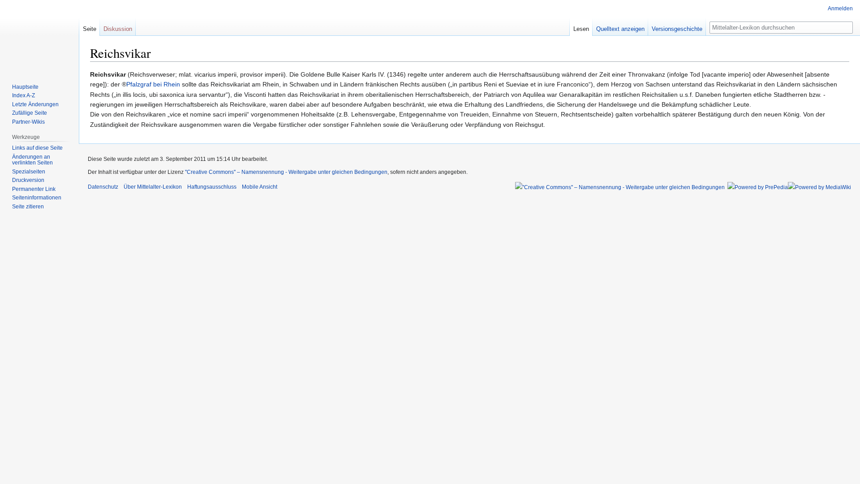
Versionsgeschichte (677, 29)
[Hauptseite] (39, 36)
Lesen (581, 29)
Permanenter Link (34, 189)
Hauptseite (25, 87)
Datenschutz (103, 187)
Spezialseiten (28, 172)
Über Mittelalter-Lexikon (153, 187)
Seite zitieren (28, 206)
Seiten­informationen (36, 197)
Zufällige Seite (29, 113)
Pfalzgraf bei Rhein (153, 84)
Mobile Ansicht (259, 187)
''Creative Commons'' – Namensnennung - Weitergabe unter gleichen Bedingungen (286, 172)
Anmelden (840, 8)
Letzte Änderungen (35, 104)
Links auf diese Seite (37, 148)
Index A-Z (23, 95)
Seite (89, 29)
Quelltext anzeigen (620, 29)
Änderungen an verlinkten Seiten (32, 160)
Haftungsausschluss (211, 187)
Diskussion (117, 29)
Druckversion (28, 180)
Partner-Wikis (28, 122)
